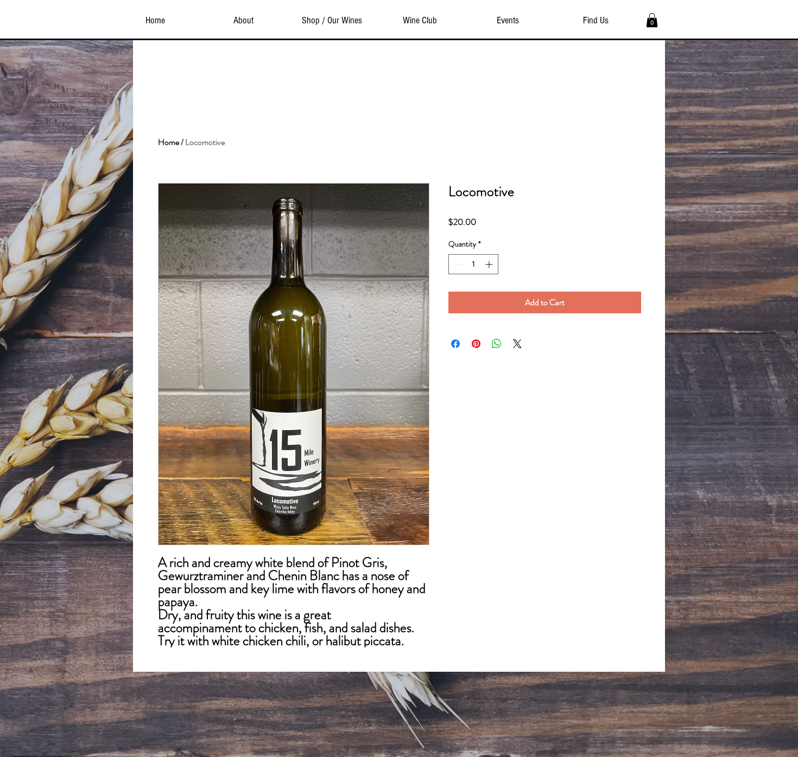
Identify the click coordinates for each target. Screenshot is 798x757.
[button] (652, 20)
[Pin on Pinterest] (476, 343)
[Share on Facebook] (455, 343)
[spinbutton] (473, 264)
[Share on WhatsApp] (496, 343)
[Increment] (490, 264)
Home (168, 142)
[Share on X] (517, 343)
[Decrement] (457, 264)
